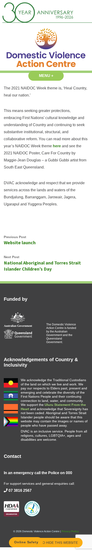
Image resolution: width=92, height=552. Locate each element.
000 (69, 473)
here (57, 146)
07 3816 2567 (20, 490)
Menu (51, 76)
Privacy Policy (70, 531)
